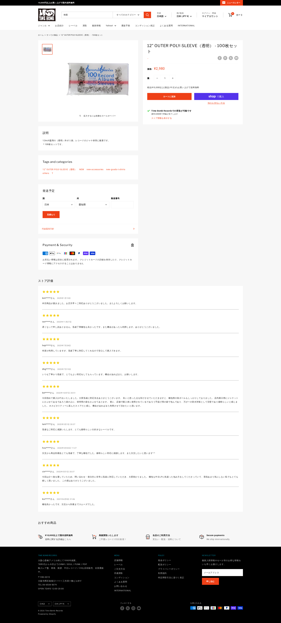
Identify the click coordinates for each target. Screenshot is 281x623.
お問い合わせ (120, 586)
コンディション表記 (145, 25)
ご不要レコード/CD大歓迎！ (113, 539)
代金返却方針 (48, 229)
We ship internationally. (218, 539)
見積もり (51, 214)
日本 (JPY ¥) (59, 604)
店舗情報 (118, 560)
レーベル (73, 25)
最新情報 (96, 25)
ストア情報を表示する (161, 118)
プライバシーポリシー (169, 569)
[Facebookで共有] (220, 58)
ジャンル (42, 25)
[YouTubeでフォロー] (139, 608)
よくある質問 (166, 25)
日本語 (42, 604)
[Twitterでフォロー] (128, 608)
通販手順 (125, 25)
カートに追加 (169, 96)
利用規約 (162, 573)
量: (148, 78)
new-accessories (95, 169)
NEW (81, 169)
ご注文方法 (119, 569)
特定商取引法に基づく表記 (171, 577)
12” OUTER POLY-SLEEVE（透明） (60, 169)
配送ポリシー (164, 564)
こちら (68, 539)
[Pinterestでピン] (225, 58)
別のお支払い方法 (216, 103)
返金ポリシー (164, 560)
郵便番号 (115, 198)
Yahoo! (109, 25)
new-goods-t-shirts (115, 169)
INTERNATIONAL (186, 25)
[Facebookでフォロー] (122, 608)
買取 (85, 25)
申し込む (210, 581)
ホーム (41, 35)
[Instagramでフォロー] (133, 608)
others (46, 173)
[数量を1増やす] (173, 78)
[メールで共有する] (236, 58)
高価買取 (118, 573)
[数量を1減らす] (157, 78)
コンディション (121, 577)
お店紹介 (59, 25)
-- (147, 58)
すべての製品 (52, 35)
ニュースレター (233, 3)
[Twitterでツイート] (231, 58)
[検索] (147, 15)
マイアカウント (210, 16)
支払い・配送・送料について (167, 539)
